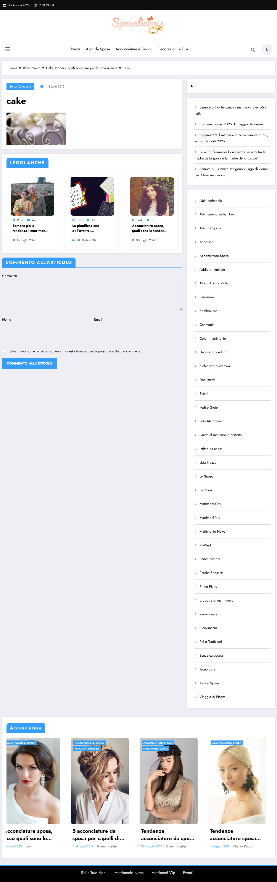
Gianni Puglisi (34, 846)
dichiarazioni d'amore (215, 365)
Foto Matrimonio (212, 421)
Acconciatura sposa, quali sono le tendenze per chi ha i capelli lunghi (150, 228)
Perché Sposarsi (211, 572)
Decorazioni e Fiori (173, 49)
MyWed (205, 545)
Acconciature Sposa (214, 255)
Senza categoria (20, 86)
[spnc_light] (267, 49)
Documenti (207, 379)
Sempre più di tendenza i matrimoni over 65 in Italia (29, 228)
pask (20, 220)
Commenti (9, 275)
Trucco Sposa (209, 683)
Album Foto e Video (214, 283)
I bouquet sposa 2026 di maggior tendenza (231, 124)
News (75, 49)
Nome (6, 319)
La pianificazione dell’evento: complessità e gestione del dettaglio (90, 228)
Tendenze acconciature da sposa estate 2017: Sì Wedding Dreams (95, 834)
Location (206, 489)
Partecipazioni (210, 558)
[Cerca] (253, 50)
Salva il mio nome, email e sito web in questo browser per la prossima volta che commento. (75, 351)
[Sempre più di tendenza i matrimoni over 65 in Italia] (32, 195)
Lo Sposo (206, 476)
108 (94, 220)
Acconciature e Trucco (134, 49)
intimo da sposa (211, 448)
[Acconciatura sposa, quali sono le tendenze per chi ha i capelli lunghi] (152, 195)
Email (98, 319)
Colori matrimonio (213, 338)
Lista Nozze (208, 462)
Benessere (207, 297)
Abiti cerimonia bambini (217, 214)
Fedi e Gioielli (210, 407)
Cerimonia (207, 324)
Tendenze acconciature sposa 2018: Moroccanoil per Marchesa (160, 834)
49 (33, 220)
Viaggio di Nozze (212, 696)
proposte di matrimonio (217, 600)
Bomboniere (208, 310)
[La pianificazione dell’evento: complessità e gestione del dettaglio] (92, 195)
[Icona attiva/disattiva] (7, 49)
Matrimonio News (212, 531)
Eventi (204, 393)
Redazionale (208, 614)
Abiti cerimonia (211, 200)
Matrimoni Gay (210, 503)
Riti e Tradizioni (211, 641)
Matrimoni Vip (210, 517)
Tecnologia (207, 669)
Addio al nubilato (212, 269)
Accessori (207, 241)
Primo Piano (208, 586)
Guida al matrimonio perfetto (221, 434)
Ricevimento (208, 627)
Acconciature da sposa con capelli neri (233, 834)
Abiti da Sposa (98, 49)
